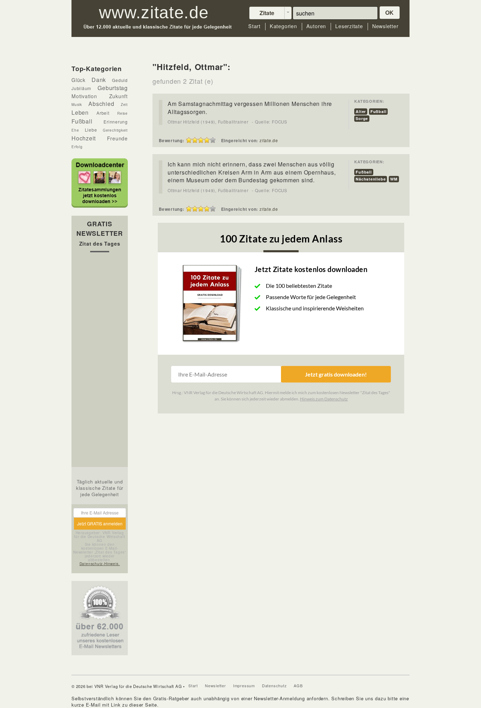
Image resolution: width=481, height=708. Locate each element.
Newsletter (385, 26)
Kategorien (283, 26)
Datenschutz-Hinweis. (100, 563)
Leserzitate (349, 26)
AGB (298, 685)
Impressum (244, 685)
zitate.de (269, 140)
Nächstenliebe (371, 179)
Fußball (378, 111)
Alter (361, 111)
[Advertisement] (99, 361)
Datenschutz (274, 685)
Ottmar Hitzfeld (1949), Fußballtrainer (208, 122)
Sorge (362, 118)
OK (389, 12)
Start (254, 26)
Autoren (316, 26)
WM (394, 179)
